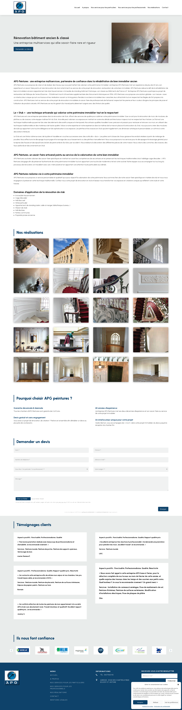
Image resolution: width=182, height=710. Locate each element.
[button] (178, 684)
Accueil (77, 7)
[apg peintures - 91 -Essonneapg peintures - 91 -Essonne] (31, 322)
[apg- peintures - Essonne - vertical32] (150, 292)
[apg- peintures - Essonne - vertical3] (150, 352)
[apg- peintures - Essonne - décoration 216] (71, 352)
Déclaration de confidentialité (162, 706)
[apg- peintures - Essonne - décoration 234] (150, 381)
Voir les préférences (171, 702)
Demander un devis (23, 49)
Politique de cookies (147, 706)
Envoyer (163, 509)
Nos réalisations (154, 7)
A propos (85, 7)
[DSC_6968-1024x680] (71, 263)
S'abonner (172, 681)
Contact (165, 7)
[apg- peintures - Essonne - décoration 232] (71, 381)
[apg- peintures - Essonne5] (31, 292)
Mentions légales (58, 700)
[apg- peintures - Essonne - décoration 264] (31, 352)
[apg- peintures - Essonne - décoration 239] (31, 381)
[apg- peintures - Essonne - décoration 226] (110, 352)
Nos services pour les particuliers (103, 7)
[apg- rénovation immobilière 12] (31, 263)
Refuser (155, 702)
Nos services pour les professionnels (132, 7)
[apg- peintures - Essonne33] (150, 263)
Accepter (140, 702)
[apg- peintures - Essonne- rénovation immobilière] (110, 322)
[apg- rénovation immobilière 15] (110, 263)
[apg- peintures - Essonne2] (110, 292)
